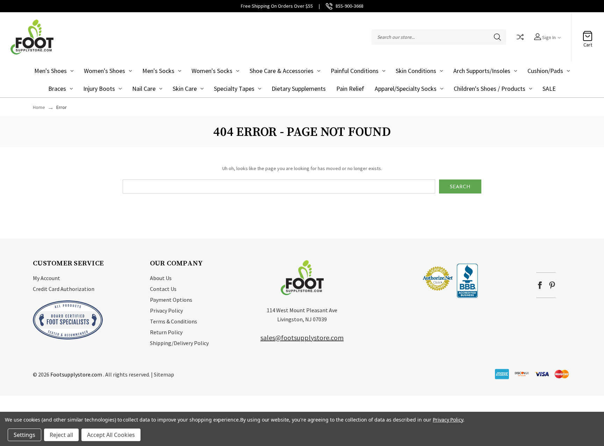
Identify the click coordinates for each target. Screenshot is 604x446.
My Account (46, 278)
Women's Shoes (104, 71)
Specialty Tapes (234, 89)
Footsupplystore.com (76, 374)
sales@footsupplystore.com (302, 337)
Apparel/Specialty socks (406, 89)
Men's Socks (158, 71)
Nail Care (144, 89)
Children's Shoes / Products (489, 89)
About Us (161, 278)
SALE (549, 89)
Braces (57, 89)
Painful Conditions (355, 71)
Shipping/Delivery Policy (179, 342)
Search (497, 37)
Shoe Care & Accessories (282, 71)
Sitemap (164, 374)
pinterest (552, 285)
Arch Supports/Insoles (481, 71)
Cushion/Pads (545, 71)
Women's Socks (212, 71)
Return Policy (166, 332)
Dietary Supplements (299, 89)
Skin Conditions (416, 71)
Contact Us (163, 288)
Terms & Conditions (173, 321)
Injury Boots (99, 89)
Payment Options (171, 299)
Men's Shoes (50, 71)
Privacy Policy (166, 310)
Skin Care (185, 89)
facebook (540, 285)
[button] (400, 278)
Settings (24, 435)
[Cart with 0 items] (587, 33)
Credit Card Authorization (63, 288)
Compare (520, 37)
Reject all (61, 435)
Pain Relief (350, 89)
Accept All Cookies (111, 435)
